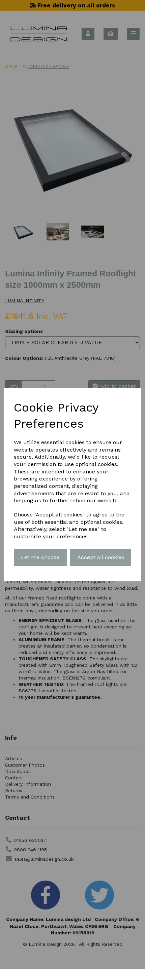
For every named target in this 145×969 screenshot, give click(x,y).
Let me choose (40, 557)
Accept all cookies (100, 557)
